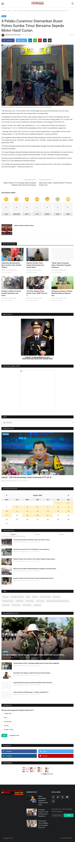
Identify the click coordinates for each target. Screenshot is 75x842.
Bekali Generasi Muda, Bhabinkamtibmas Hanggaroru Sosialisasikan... (35, 568)
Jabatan (35, 597)
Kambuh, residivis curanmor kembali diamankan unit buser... (11, 293)
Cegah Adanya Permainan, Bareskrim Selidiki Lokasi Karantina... (33, 682)
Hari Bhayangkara (7, 601)
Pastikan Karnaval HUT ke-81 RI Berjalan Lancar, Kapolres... (31, 549)
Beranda (3, 10)
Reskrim (10, 10)
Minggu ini (13, 534)
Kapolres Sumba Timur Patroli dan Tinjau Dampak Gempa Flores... (33, 578)
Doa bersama (16, 605)
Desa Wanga (30, 601)
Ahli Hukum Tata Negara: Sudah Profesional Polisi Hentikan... (32, 673)
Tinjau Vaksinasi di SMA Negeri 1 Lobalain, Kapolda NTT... (31, 692)
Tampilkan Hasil (14, 735)
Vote (4, 735)
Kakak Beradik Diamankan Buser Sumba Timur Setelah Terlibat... (11, 265)
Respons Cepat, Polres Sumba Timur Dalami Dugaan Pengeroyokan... (34, 559)
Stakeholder (19, 601)
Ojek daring (56, 597)
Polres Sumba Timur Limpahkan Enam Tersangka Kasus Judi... (43, 824)
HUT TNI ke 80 (27, 605)
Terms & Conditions (66, 838)
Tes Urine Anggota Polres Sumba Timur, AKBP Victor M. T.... (36, 293)
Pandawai (5, 597)
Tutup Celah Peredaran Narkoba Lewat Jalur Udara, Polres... (32, 540)
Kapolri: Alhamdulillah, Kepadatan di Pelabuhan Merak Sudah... (43, 800)
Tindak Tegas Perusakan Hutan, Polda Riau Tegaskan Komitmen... (61, 265)
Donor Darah (40, 601)
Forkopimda (5, 605)
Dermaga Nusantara (17, 597)
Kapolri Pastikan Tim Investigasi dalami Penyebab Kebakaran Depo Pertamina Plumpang (20, 184)
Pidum (15, 10)
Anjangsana (37, 605)
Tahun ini (61, 534)
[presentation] (66, 435)
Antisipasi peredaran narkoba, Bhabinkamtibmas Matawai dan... (62, 293)
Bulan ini (37, 534)
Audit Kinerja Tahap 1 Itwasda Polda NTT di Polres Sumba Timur (55, 184)
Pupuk (28, 597)
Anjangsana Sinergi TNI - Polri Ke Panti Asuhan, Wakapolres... (43, 813)
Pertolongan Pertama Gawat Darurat (58, 601)
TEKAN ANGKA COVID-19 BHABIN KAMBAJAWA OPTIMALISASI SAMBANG (36, 663)
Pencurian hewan (45, 597)
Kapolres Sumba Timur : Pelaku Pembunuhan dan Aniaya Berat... (35, 265)
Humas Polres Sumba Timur (13, 35)
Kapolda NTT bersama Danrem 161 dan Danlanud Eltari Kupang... (29, 477)
